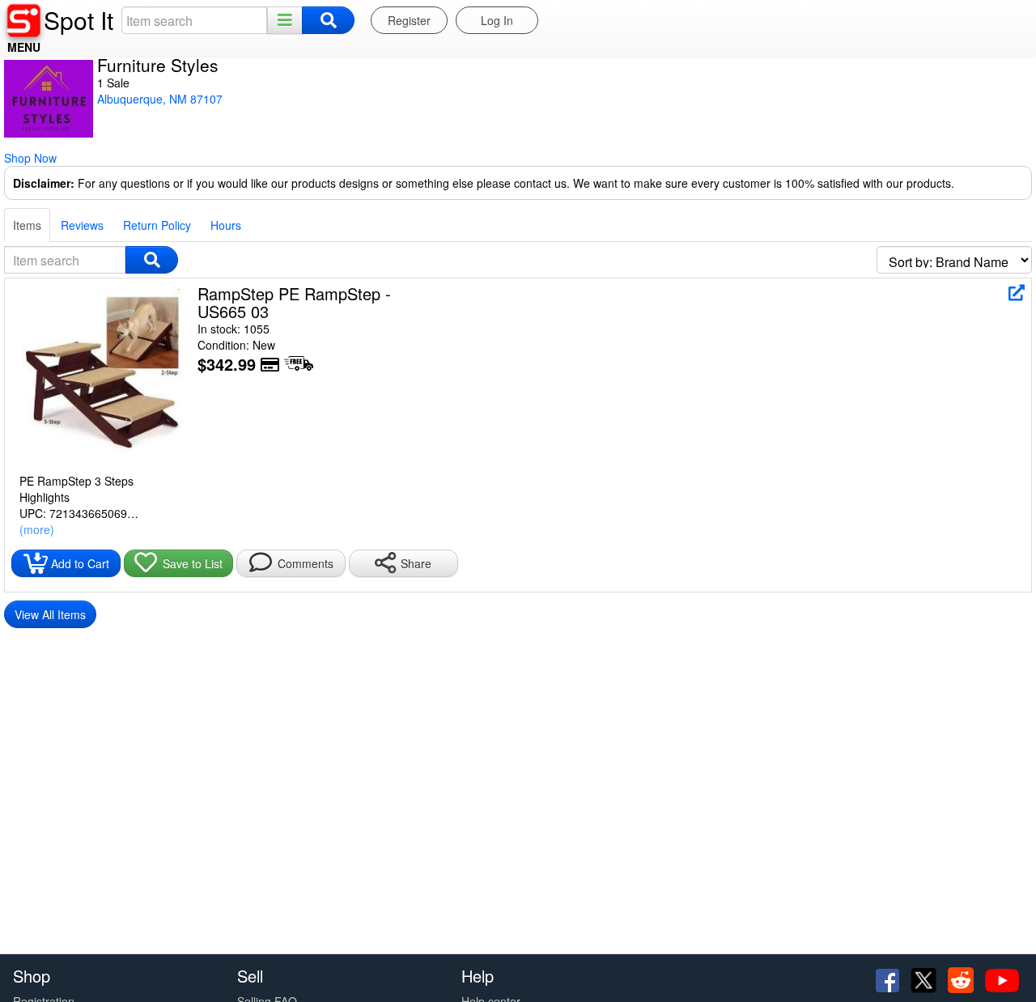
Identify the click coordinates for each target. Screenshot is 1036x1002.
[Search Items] (151, 260)
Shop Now (30, 158)
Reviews (82, 225)
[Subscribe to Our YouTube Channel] (1002, 978)
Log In (497, 20)
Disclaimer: (43, 183)
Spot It (78, 19)
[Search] (328, 20)
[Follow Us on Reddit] (962, 978)
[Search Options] (285, 20)
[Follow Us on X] (925, 978)
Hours (225, 225)
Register (409, 20)
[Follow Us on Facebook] (889, 978)
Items (27, 225)
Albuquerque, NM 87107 (160, 99)
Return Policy (157, 225)
